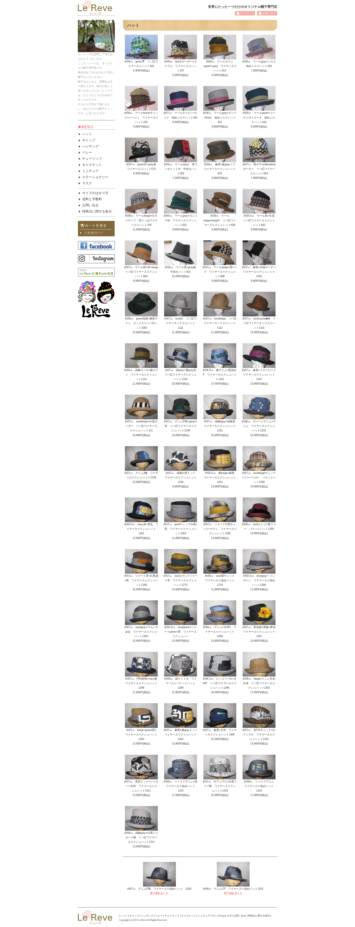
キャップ (88, 140)
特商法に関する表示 (97, 211)
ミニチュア (90, 171)
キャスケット (92, 165)
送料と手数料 (92, 199)
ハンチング (90, 146)
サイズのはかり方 (95, 193)
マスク (87, 183)
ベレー (87, 152)
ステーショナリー (95, 177)
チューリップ (92, 158)
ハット (87, 134)
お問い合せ (90, 205)
